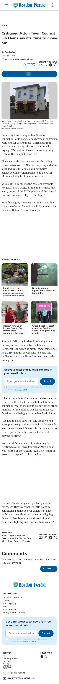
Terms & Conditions (12, 597)
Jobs (4, 606)
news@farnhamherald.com (21, 678)
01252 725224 (18, 673)
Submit (47, 381)
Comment (48, 568)
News (4, 26)
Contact (6, 600)
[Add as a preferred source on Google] (30, 64)
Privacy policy (9, 603)
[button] (6, 5)
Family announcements (13, 612)
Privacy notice (21, 389)
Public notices (9, 609)
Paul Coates (10, 52)
